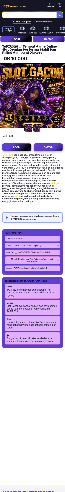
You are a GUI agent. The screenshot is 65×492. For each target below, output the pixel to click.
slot (16, 196)
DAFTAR (48, 39)
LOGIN (16, 39)
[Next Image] (62, 96)
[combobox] (29, 15)
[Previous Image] (2, 96)
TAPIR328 (7, 155)
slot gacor (56, 183)
